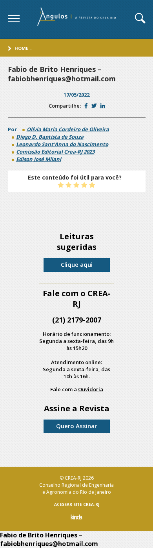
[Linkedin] (102, 105)
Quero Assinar (76, 426)
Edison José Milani (38, 159)
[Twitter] (94, 105)
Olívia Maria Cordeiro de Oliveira (68, 129)
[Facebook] (86, 105)
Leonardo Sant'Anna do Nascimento (62, 144)
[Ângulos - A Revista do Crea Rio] (77, 19)
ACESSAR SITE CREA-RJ (76, 504)
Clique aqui (77, 264)
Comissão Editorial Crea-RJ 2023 (55, 151)
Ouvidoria (90, 389)
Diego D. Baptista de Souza (50, 136)
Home (21, 48)
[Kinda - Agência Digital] (76, 518)
